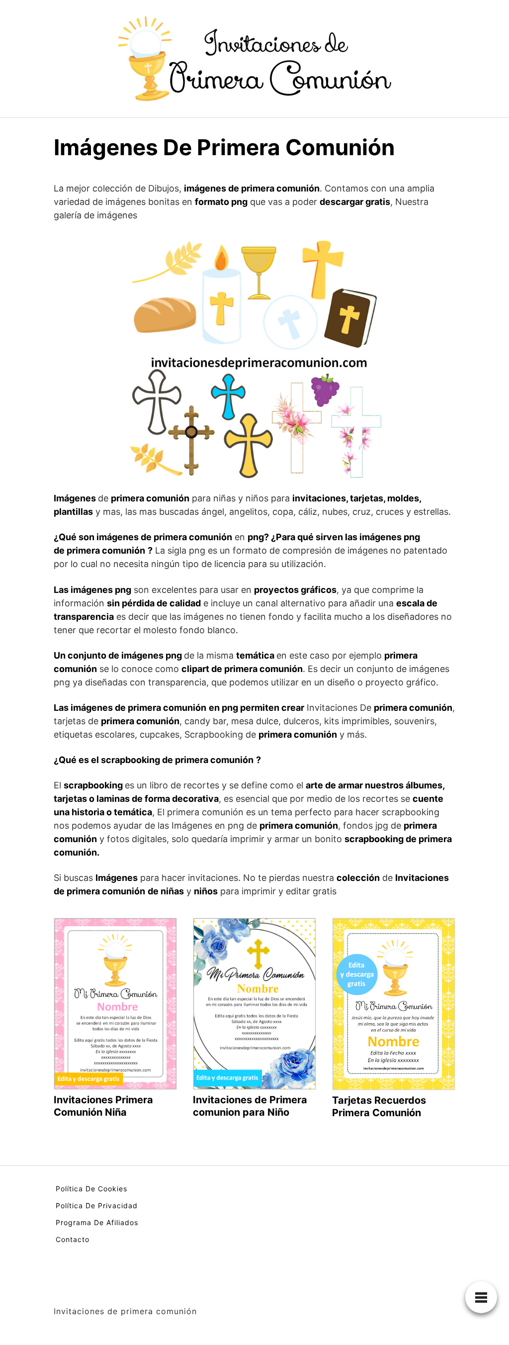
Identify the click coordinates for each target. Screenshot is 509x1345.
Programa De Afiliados (97, 1222)
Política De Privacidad (97, 1205)
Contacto (72, 1239)
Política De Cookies (91, 1188)
